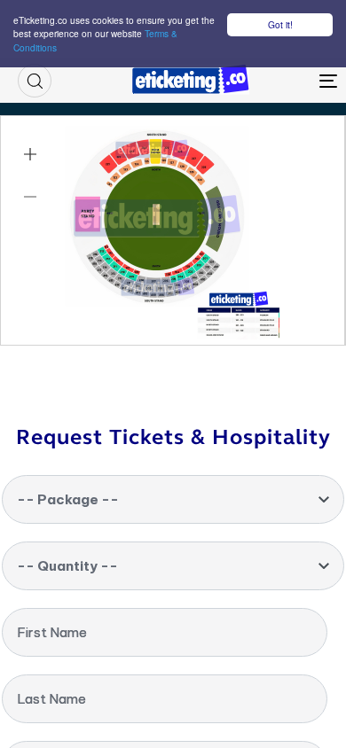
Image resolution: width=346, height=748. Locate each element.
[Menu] (285, 80)
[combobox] (173, 499)
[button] (34, 80)
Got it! (280, 24)
